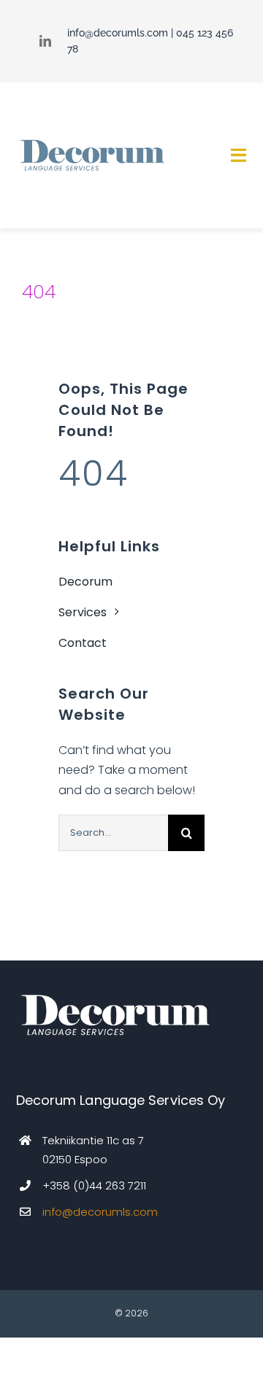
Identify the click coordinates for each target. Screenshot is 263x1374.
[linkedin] (45, 41)
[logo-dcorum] (91, 141)
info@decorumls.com (117, 33)
